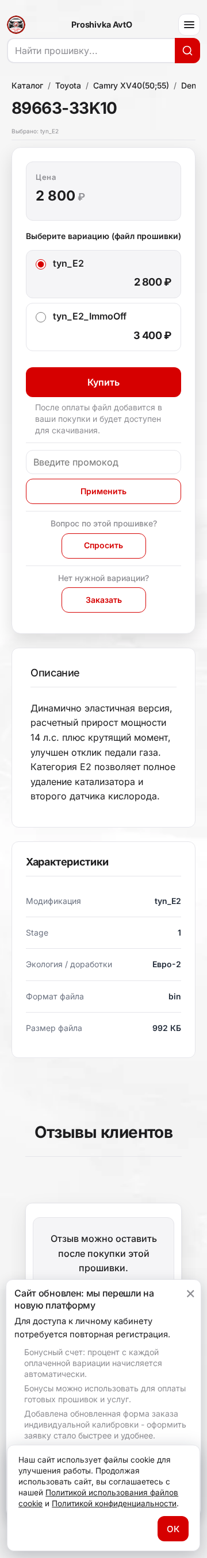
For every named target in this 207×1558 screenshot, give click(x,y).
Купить (103, 382)
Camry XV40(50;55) (131, 85)
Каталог (27, 85)
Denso (193, 85)
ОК (173, 1529)
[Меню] (189, 25)
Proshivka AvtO (101, 24)
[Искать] (187, 50)
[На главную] (16, 25)
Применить (103, 491)
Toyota (68, 85)
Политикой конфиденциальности (114, 1503)
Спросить (103, 545)
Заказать (104, 600)
